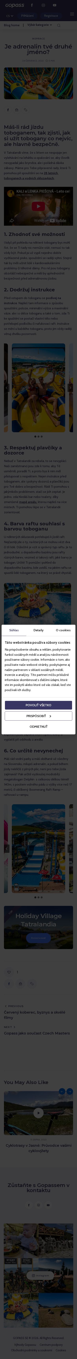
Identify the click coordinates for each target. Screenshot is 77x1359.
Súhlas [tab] (14, 630)
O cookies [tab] (63, 630)
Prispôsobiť (36, 716)
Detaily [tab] (38, 630)
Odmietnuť (39, 726)
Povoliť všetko (38, 705)
